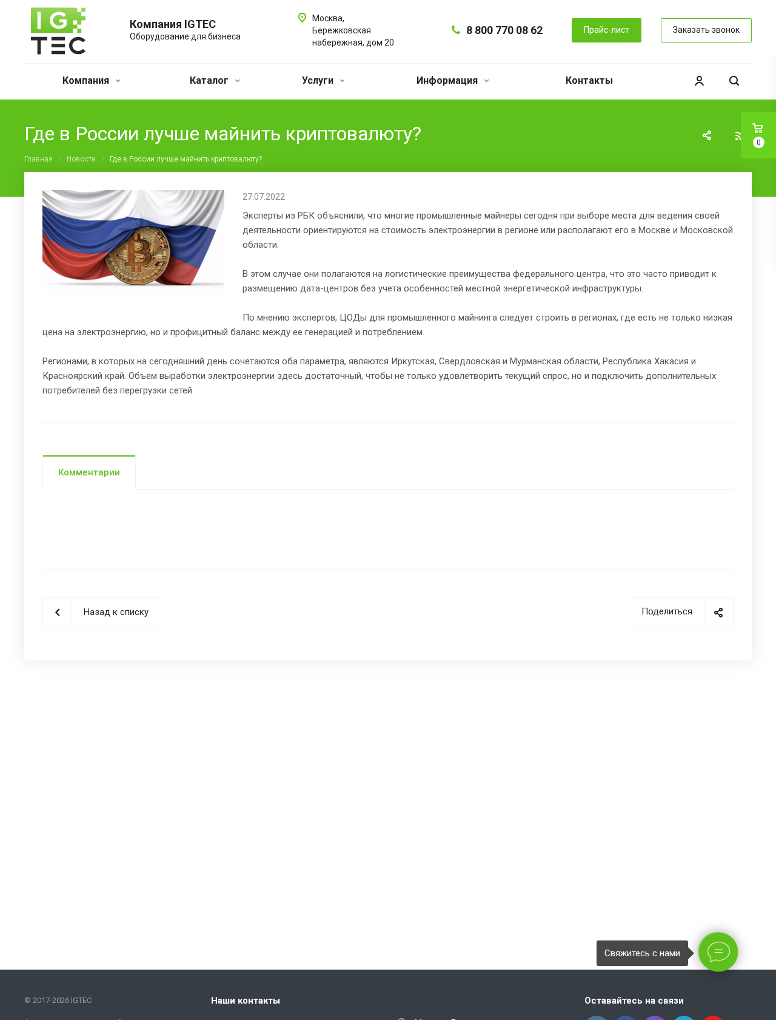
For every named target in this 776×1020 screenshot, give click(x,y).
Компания (87, 80)
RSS (740, 136)
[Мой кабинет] (699, 81)
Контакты (589, 80)
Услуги (319, 80)
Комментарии (89, 472)
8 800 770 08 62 (504, 30)
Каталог (210, 80)
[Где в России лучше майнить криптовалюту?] (133, 197)
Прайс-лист (606, 30)
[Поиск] (734, 81)
